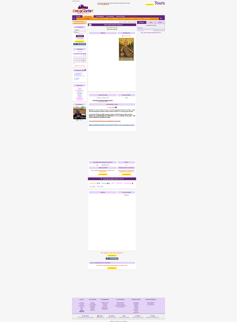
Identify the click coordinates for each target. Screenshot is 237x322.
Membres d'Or (105, 308)
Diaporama (115, 18)
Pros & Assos (82, 303)
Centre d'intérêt (120, 306)
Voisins (160, 22)
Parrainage (136, 302)
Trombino (105, 304)
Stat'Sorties (147, 18)
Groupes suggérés (120, 304)
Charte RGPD (82, 305)
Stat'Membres (105, 309)
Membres (141, 22)
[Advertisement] (131, 9)
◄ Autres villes (76, 1)
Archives (139, 18)
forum (163, 30)
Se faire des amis (105, 302)
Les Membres (100, 16)
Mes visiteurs (151, 303)
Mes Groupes (120, 303)
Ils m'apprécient (150, 304)
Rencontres (136, 310)
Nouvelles (131, 18)
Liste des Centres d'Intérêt (120, 305)
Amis (151, 22)
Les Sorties (87, 16)
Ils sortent (105, 305)
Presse (81, 308)
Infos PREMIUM (150, 302)
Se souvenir (81, 38)
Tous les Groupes (120, 302)
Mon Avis (136, 309)
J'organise (136, 306)
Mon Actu (136, 304)
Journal (136, 308)
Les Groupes (110, 16)
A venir (87, 18)
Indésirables (136, 312)
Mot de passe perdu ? (79, 33)
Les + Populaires (105, 18)
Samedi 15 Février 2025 (103, 97)
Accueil (81, 302)
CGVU (81, 306)
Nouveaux (105, 306)
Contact (81, 310)
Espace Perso (120, 16)
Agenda (136, 305)
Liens (81, 309)
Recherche (123, 18)
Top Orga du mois (79, 70)
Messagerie (136, 303)
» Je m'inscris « (149, 4)
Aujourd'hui (95, 18)
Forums (81, 304)
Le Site (78, 16)
